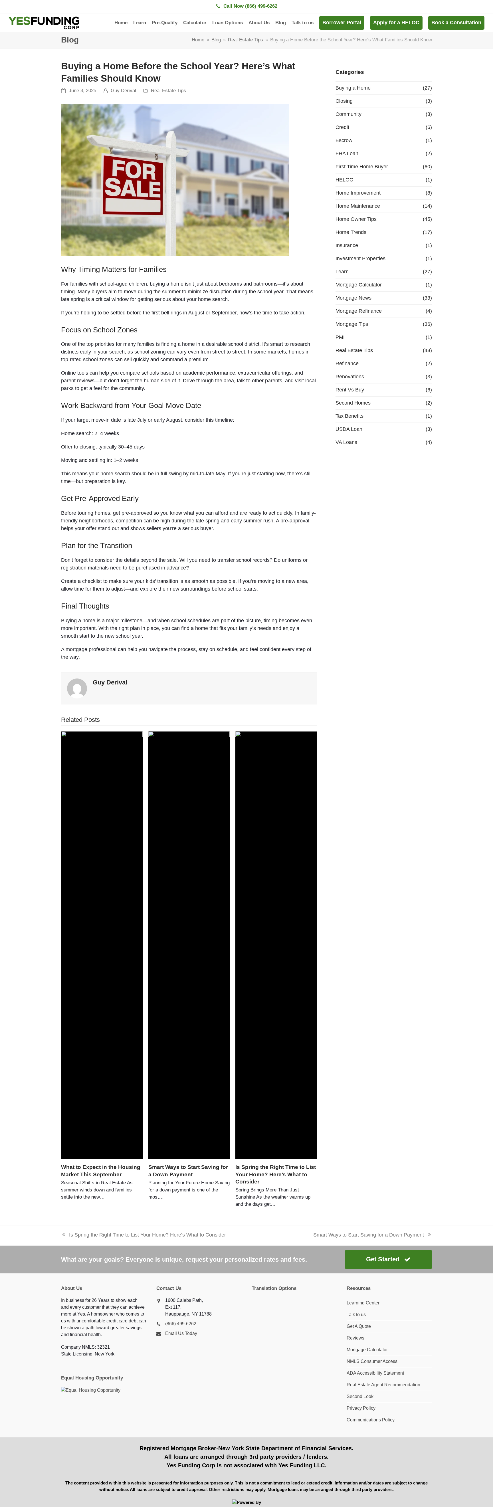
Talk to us (356, 1314)
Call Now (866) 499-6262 (250, 6)
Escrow (344, 140)
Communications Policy (371, 1419)
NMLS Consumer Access (372, 1361)
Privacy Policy (361, 1408)
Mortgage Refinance (359, 311)
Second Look (360, 1396)
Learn (342, 271)
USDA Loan (349, 429)
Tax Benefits (349, 416)
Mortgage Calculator (359, 285)
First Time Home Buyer (362, 166)
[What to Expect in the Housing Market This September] (102, 945)
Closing (344, 101)
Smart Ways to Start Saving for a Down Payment (368, 1235)
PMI (340, 337)
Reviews (355, 1338)
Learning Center (363, 1302)
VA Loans (346, 442)
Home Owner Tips (356, 219)
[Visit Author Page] (77, 688)
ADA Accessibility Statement (375, 1373)
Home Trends (351, 232)
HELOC (344, 180)
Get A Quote (359, 1326)
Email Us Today (181, 1333)
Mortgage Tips (352, 324)
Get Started (382, 1259)
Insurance (347, 245)
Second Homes (353, 403)
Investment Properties (360, 258)
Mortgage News (353, 298)
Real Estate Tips (168, 90)
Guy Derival (123, 90)
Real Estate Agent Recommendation (383, 1384)
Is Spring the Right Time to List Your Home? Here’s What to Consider (275, 1174)
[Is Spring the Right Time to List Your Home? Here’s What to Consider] (276, 945)
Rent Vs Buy (350, 390)
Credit (342, 127)
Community (348, 114)
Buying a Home (353, 88)
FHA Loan (347, 153)
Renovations (350, 376)
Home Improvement (358, 193)
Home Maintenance (358, 206)
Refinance (347, 363)
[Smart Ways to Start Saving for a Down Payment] (189, 945)
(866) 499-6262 (180, 1323)
